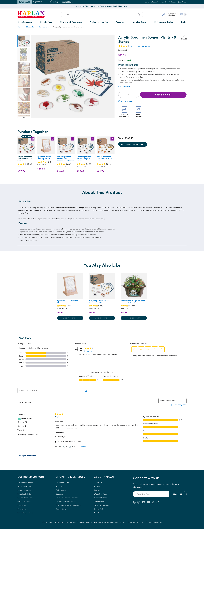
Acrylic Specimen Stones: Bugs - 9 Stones (84, 158)
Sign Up (178, 494)
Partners (97, 490)
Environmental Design (163, 22)
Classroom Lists (62, 482)
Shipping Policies (24, 494)
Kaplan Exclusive (138, 115)
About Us (98, 482)
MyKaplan (60, 486)
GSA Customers (24, 501)
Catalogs (172, 2)
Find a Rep (163, 2)
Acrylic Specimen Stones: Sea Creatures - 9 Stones (65, 158)
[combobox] (174, 400)
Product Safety (100, 497)
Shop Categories (25, 22)
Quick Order (182, 2)
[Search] (139, 14)
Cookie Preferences (154, 522)
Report (83, 446)
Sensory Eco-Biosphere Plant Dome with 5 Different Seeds (133, 301)
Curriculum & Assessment (71, 22)
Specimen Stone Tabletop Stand (44, 157)
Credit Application (25, 512)
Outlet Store (61, 509)
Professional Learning (99, 22)
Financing (21, 509)
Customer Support (151, 2)
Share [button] (184, 39)
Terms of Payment (101, 505)
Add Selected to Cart (133, 144)
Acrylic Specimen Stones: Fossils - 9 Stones (104, 158)
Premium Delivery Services (67, 497)
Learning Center (139, 22)
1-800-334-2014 (111, 522)
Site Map (98, 512)
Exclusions (21, 505)
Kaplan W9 (98, 509)
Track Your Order (24, 486)
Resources (120, 22)
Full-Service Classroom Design (68, 505)
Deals (183, 22)
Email (122, 522)
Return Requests (24, 490)
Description (25, 200)
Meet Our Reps (100, 494)
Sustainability (99, 501)
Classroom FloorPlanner (66, 501)
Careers (97, 486)
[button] (169, 14)
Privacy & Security (135, 522)
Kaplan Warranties (25, 497)
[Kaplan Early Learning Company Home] (31, 14)
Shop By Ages (46, 22)
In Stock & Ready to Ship (124, 115)
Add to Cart (163, 94)
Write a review (144, 46)
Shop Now (122, 6)
